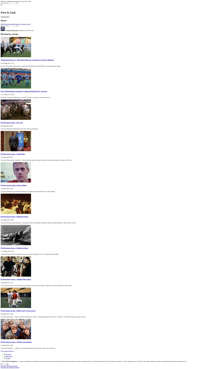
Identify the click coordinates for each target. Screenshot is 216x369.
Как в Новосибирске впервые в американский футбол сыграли (24, 91)
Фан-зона (18, 24)
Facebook (8, 354)
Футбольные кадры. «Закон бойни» (14, 185)
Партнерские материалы (8, 367)
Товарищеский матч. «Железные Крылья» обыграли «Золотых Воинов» (27, 60)
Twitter (8, 358)
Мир (13, 24)
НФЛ (2, 24)
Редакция (3, 366)
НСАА (6, 24)
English (17, 367)
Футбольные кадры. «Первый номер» (15, 217)
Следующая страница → (8, 351)
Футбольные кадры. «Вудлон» (12, 123)
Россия (10, 24)
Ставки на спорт (26, 24)
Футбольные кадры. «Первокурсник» (14, 248)
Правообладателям (11, 366)
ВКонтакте (9, 356)
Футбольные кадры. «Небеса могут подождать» (18, 311)
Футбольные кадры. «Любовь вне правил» (16, 342)
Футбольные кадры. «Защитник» (13, 154)
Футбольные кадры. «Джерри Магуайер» (16, 279)
